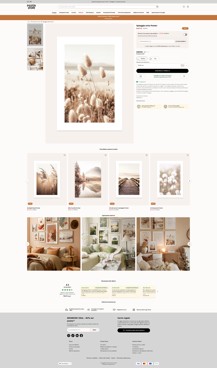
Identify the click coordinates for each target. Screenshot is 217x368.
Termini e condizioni (92, 358)
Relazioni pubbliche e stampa (108, 347)
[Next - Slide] (190, 181)
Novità (71, 349)
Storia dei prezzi (140, 100)
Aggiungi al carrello (162, 71)
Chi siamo (103, 345)
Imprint (113, 358)
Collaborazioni (104, 349)
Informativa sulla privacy (124, 358)
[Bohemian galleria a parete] (53, 244)
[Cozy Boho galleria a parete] (163, 244)
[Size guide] (140, 76)
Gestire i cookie (136, 353)
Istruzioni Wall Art (74, 345)
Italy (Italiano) (64, 363)
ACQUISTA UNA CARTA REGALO (135, 330)
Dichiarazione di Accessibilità (108, 351)
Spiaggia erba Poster (48, 21)
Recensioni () (140, 53)
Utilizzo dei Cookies (104, 358)
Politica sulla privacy (162, 46)
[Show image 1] (35, 35)
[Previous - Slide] (27, 181)
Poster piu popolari (74, 347)
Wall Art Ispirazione (74, 351)
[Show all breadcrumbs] (29, 22)
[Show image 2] (35, 59)
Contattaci (135, 347)
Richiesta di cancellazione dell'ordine (142, 351)
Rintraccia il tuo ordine (138, 345)
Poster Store (112, 363)
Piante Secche (37, 21)
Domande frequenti (137, 349)
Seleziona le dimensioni (142, 62)
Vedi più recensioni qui (108, 302)
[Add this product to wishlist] (184, 76)
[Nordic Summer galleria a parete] (108, 244)
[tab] (184, 6)
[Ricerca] (157, 6)
